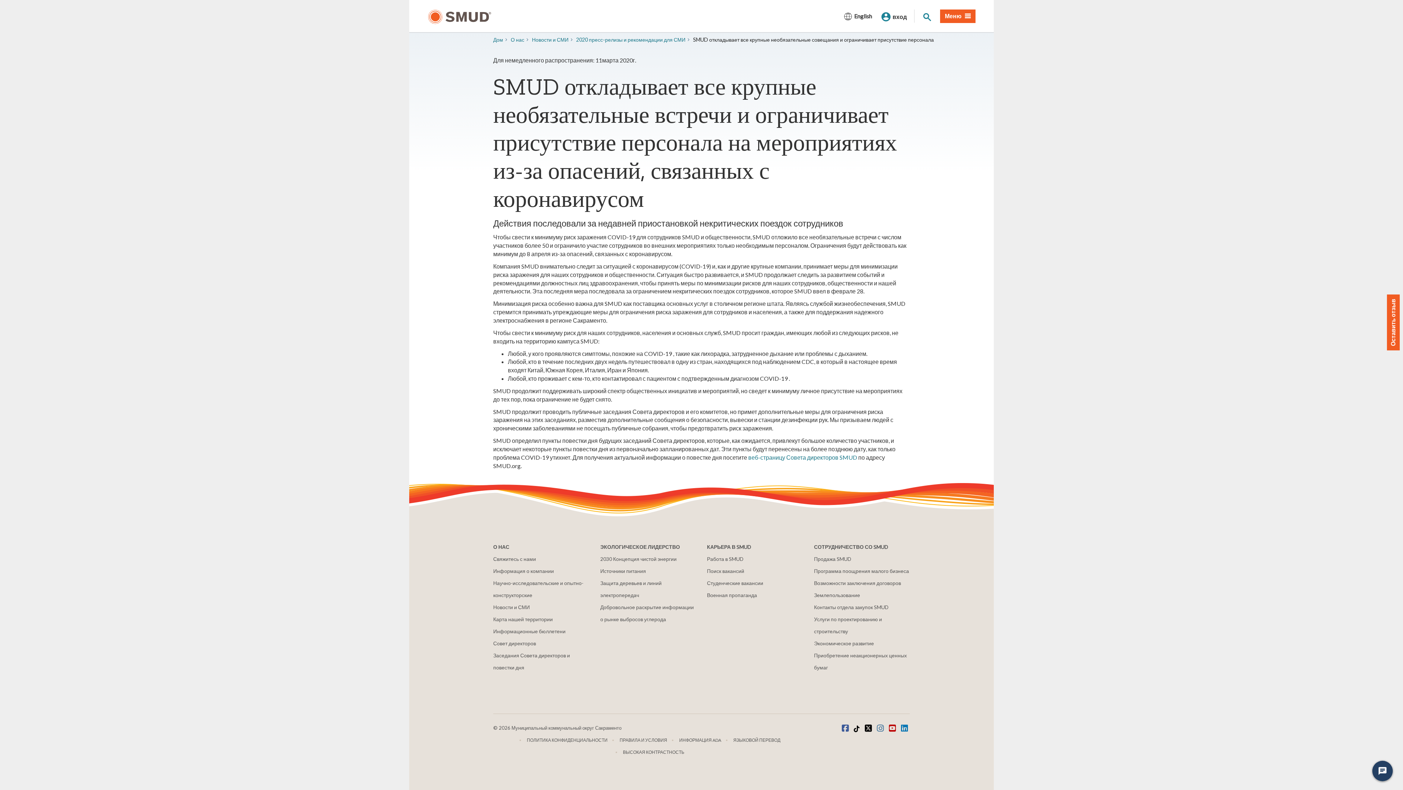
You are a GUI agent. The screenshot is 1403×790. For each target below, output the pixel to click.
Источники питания (623, 571)
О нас (517, 40)
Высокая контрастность (653, 752)
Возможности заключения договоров (857, 583)
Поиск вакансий (725, 571)
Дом (498, 40)
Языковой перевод (756, 740)
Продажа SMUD (832, 559)
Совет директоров (514, 643)
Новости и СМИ (511, 607)
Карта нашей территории (523, 619)
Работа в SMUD (725, 559)
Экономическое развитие (844, 643)
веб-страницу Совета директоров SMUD (802, 457)
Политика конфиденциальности (567, 740)
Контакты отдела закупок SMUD (851, 607)
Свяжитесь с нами (514, 559)
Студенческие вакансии (735, 583)
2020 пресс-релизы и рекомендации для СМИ (630, 40)
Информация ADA (700, 740)
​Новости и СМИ (550, 40)
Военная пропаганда (732, 595)
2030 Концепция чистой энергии (638, 559)
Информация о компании (523, 571)
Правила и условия (643, 740)
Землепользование (837, 595)
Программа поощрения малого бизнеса (861, 571)
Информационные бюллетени (529, 631)
